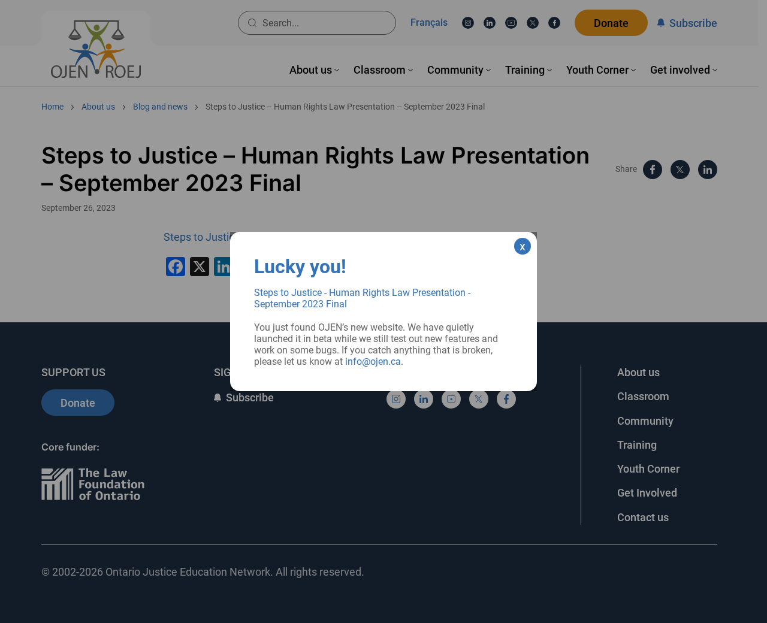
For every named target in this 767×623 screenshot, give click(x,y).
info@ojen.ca (373, 361)
